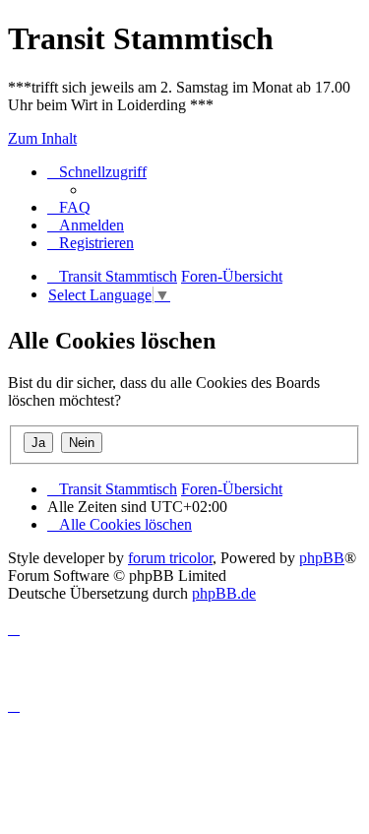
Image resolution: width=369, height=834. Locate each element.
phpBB (321, 557)
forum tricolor (170, 557)
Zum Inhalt (42, 138)
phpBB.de (224, 593)
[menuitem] (69, 207)
